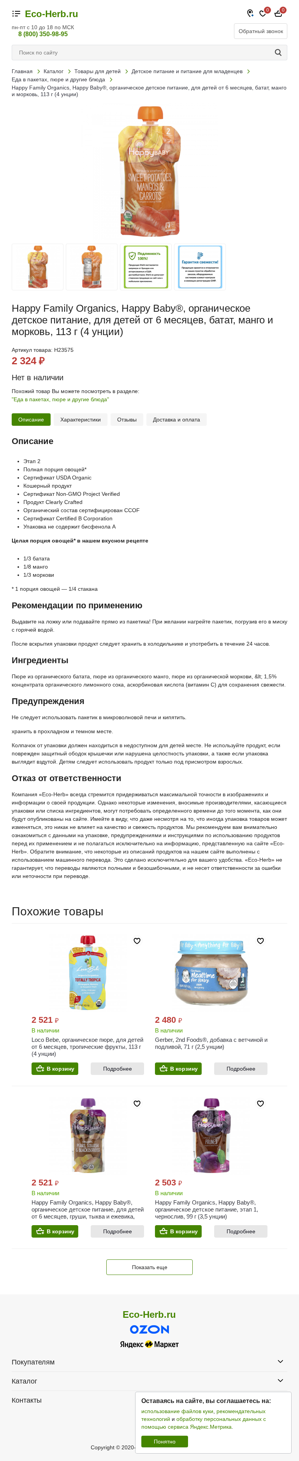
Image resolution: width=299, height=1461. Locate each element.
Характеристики (80, 419)
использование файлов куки (177, 1411)
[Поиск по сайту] (279, 52)
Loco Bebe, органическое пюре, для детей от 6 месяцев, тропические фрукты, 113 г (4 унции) (87, 1046)
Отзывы (127, 419)
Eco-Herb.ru (51, 14)
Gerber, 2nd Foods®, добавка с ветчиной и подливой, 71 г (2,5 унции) (211, 1043)
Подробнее (117, 1069)
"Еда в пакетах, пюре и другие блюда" (60, 399)
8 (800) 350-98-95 (43, 34)
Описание (31, 419)
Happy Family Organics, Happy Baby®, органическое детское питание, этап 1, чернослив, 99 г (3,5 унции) (206, 1209)
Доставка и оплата (176, 419)
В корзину (60, 1069)
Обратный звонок (261, 31)
